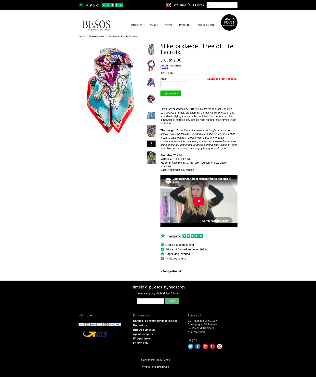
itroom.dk (163, 366)
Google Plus (205, 346)
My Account (180, 4)
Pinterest (212, 346)
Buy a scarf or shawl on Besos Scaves (168, 5)
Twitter (190, 346)
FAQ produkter (142, 338)
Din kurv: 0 (198, 4)
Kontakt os (140, 325)
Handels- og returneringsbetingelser (155, 320)
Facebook (198, 346)
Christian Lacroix (96, 36)
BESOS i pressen (144, 329)
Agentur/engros (143, 334)
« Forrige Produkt (171, 271)
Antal (163, 79)
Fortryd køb (140, 343)
